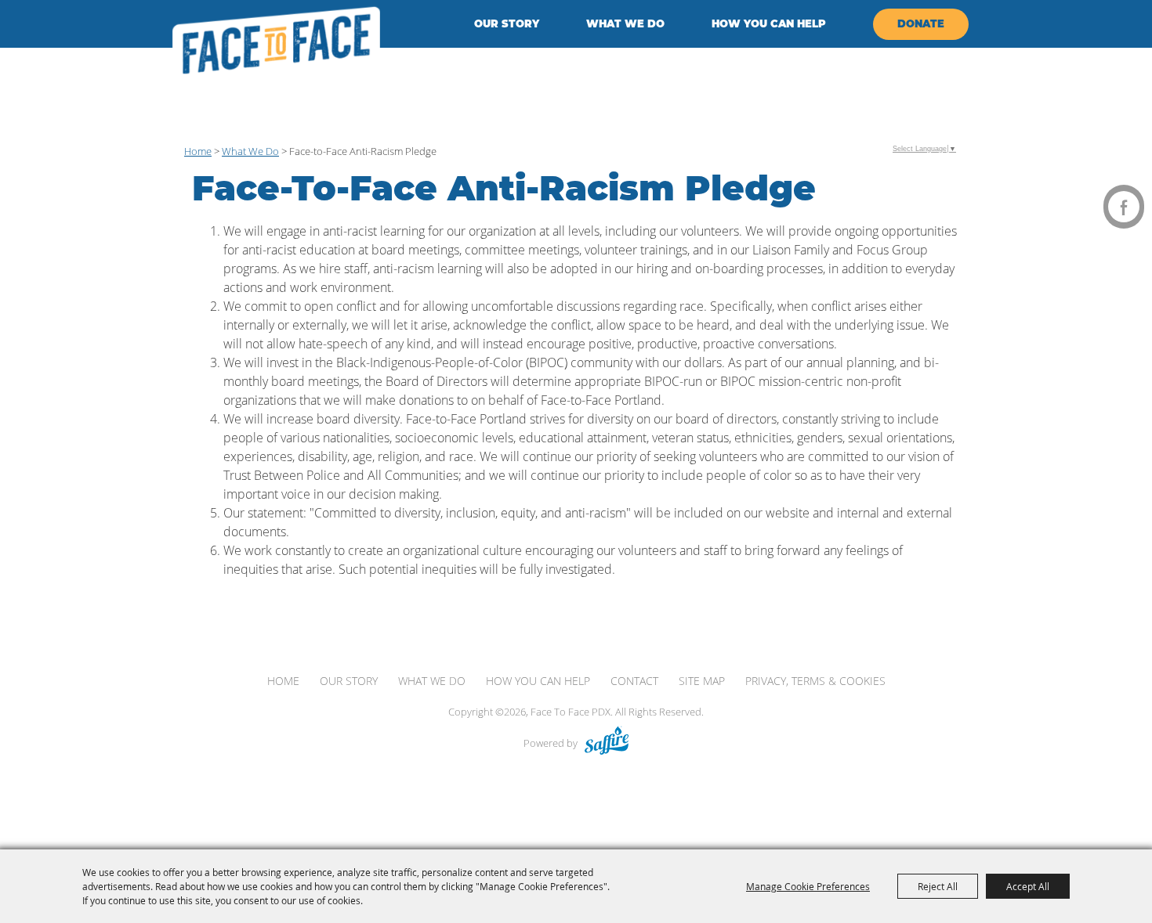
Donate (920, 23)
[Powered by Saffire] (607, 743)
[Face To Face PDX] (276, 45)
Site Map (702, 680)
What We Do (625, 23)
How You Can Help (769, 23)
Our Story (506, 23)
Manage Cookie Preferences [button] (808, 886)
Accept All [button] (1027, 886)
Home (198, 151)
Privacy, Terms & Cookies (815, 680)
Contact (634, 680)
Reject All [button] (938, 886)
